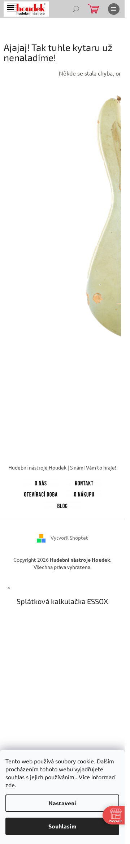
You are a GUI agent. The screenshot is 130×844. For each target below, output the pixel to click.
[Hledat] (76, 9)
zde (10, 784)
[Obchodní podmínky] (84, 493)
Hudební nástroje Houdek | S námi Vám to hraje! (62, 467)
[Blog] (62, 504)
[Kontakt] (84, 482)
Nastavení (62, 803)
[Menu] (114, 9)
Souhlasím (62, 826)
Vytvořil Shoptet (69, 537)
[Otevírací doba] (41, 493)
